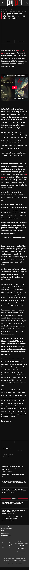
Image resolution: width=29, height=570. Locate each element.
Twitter (3, 547)
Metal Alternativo (22, 560)
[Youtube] (8, 456)
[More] (16, 45)
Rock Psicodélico (21, 545)
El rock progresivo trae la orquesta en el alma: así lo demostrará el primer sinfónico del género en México (14, 483)
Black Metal (14, 560)
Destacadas (4, 477)
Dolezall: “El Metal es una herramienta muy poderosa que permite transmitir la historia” (13, 475)
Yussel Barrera (7, 449)
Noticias (7, 10)
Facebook (4, 544)
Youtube (11, 547)
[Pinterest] (10, 45)
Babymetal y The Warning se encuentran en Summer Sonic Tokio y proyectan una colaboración (13, 468)
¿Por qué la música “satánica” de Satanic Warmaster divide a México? (12, 517)
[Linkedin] (5, 456)
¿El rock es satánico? (21, 551)
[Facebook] (3, 45)
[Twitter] (7, 45)
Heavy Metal (6, 560)
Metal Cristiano (19, 563)
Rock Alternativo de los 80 (21, 548)
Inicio (2, 10)
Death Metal (10, 563)
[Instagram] (10, 542)
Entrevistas (4, 492)
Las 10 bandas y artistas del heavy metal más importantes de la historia (13, 511)
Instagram (11, 544)
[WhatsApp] (13, 45)
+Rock (3, 471)
